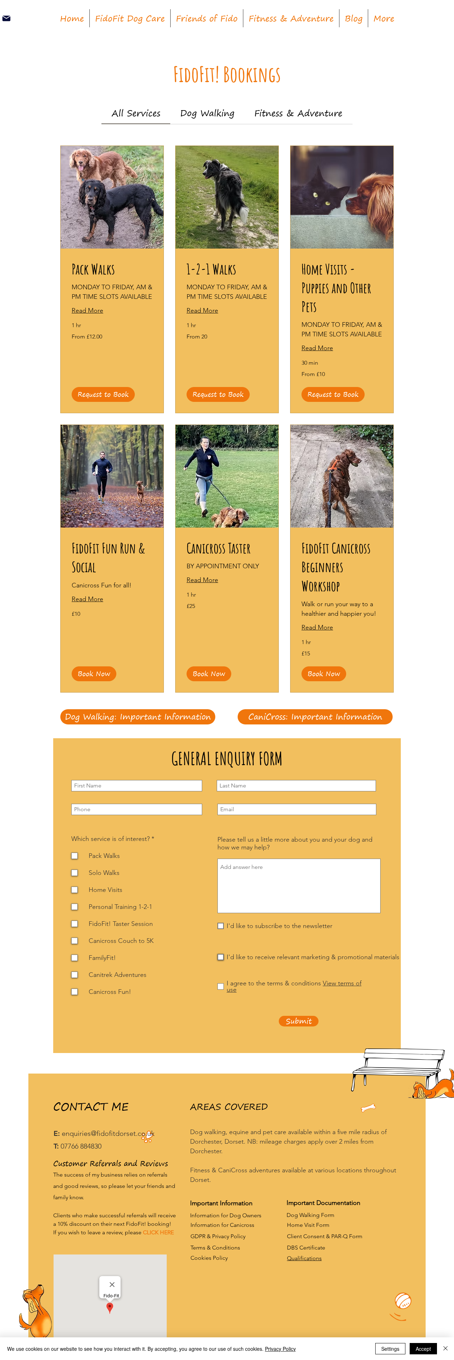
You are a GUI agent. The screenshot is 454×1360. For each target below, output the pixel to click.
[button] (103, 394)
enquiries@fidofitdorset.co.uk (108, 1133)
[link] (136, 113)
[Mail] (6, 18)
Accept (423, 1348)
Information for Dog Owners (225, 1215)
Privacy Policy (280, 1348)
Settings (390, 1348)
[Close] (445, 1348)
